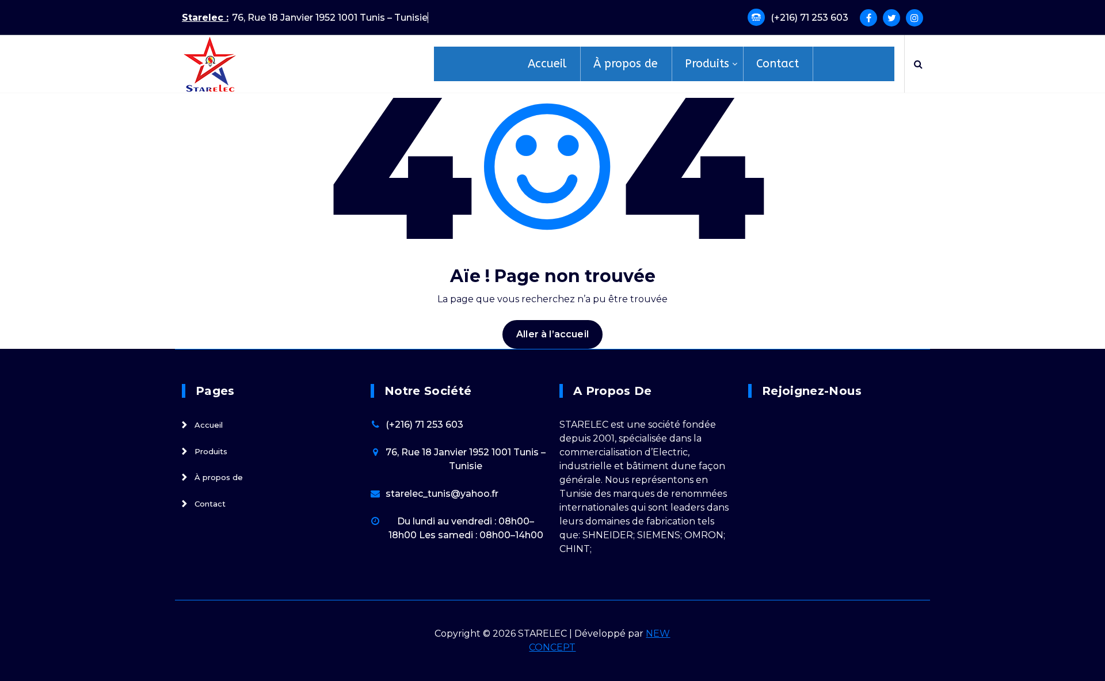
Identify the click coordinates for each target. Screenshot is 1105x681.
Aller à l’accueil (552, 334)
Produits (211, 451)
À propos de (219, 477)
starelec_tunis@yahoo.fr (442, 493)
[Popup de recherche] (918, 63)
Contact (210, 504)
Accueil (209, 425)
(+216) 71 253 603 (809, 17)
